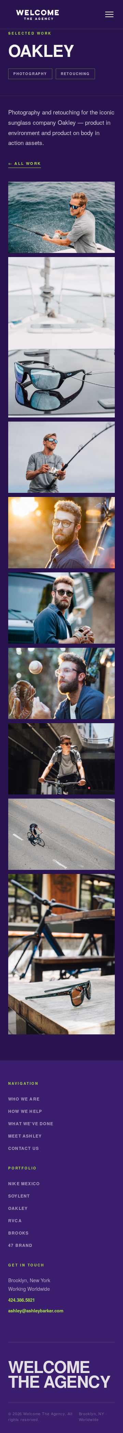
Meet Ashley (25, 1136)
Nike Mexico (24, 1183)
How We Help (25, 1111)
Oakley (18, 1208)
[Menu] (109, 14)
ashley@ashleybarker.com (36, 1310)
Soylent (19, 1196)
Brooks (18, 1233)
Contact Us (23, 1148)
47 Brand (20, 1245)
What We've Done (30, 1123)
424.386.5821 (21, 1300)
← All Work (24, 163)
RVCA (15, 1220)
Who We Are (24, 1099)
